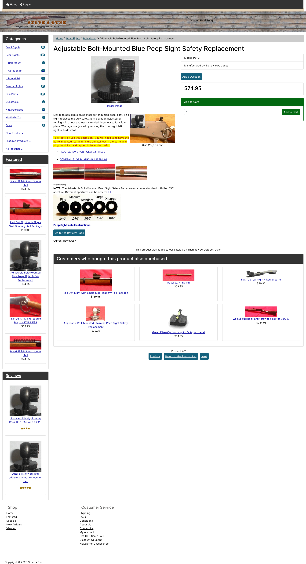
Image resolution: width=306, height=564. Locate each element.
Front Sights (25, 47)
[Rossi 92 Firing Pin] (178, 274)
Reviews (13, 375)
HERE (111, 192)
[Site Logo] (52, 20)
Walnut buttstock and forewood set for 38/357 (261, 318)
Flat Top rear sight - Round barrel (261, 279)
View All (11, 528)
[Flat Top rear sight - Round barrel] (261, 273)
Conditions (86, 520)
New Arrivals (14, 524)
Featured (14, 159)
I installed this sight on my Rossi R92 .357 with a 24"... (25, 420)
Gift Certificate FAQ (92, 536)
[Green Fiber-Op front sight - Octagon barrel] (178, 318)
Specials (11, 520)
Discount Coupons (91, 539)
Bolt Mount (89, 38)
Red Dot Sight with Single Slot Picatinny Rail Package (25, 224)
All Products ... (14, 148)
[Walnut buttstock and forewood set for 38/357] (261, 311)
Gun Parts (25, 94)
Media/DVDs (25, 117)
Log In (26, 4)
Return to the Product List (181, 356)
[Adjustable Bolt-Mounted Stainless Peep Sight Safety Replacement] (95, 313)
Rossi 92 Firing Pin (178, 282)
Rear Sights (73, 38)
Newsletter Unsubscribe (94, 543)
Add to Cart (291, 112)
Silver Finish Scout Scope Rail (25, 183)
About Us (85, 524)
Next (204, 356)
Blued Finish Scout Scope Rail (25, 353)
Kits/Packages (25, 109)
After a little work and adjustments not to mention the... (25, 477)
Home (13, 4)
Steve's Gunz (36, 562)
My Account (87, 532)
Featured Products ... (18, 140)
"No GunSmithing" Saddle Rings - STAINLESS (25, 320)
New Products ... (16, 133)
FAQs (83, 516)
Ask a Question (191, 76)
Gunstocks (25, 101)
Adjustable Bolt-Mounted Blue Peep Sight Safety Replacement (26, 276)
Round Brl (25, 78)
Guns (25, 125)
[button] (300, 548)
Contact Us (86, 528)
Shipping (85, 513)
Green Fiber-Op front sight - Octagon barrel (178, 332)
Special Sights (25, 86)
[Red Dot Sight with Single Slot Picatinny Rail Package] (96, 279)
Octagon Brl (25, 70)
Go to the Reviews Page (69, 232)
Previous (155, 356)
